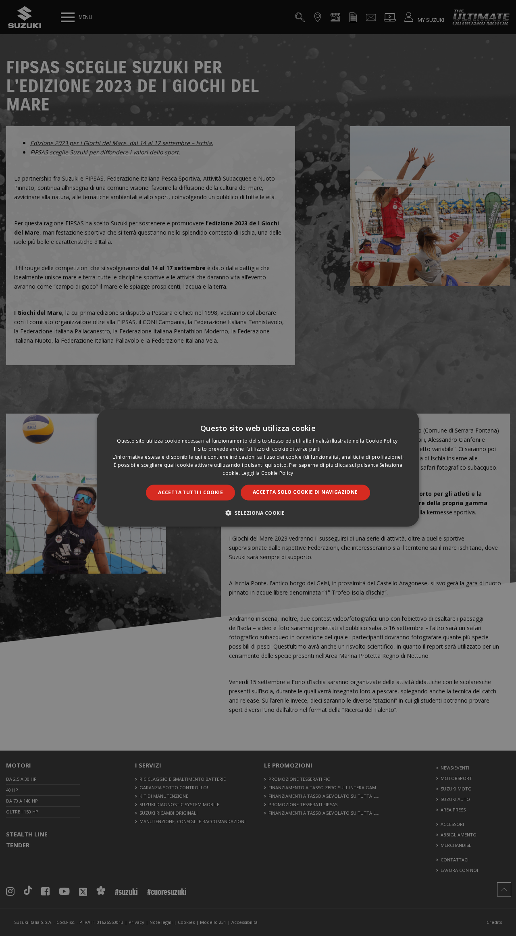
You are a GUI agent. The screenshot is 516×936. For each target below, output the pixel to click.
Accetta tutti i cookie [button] (190, 492)
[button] (258, 512)
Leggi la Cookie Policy (267, 472)
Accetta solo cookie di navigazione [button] (305, 492)
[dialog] (258, 468)
